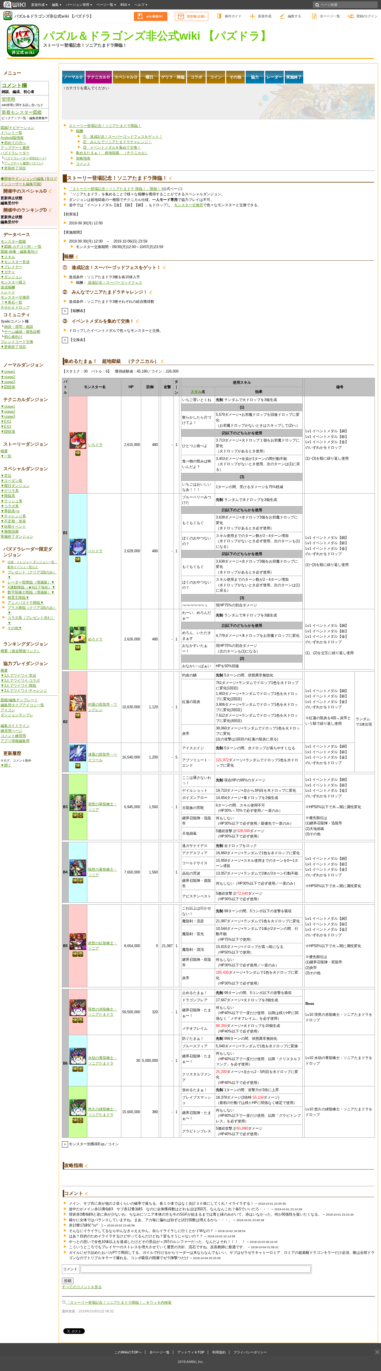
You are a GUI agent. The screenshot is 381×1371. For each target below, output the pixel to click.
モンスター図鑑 (13, 241)
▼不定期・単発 (13, 521)
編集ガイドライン (15, 726)
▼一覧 (6, 456)
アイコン (8, 710)
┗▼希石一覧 (11, 302)
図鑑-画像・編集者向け (19, 251)
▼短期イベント (13, 526)
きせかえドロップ (15, 307)
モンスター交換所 (15, 297)
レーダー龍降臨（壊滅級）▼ (31, 582)
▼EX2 (6, 426)
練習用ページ (11, 731)
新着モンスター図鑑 (22, 112)
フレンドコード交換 (17, 342)
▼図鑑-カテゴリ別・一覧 (21, 246)
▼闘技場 (8, 387)
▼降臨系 (8, 496)
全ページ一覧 (330, 16)
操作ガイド (233, 16)
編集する (294, 16)
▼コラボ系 (10, 506)
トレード (8, 292)
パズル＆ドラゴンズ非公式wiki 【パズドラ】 (54, 16)
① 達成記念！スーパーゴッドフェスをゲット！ (123, 137)
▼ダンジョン (11, 277)
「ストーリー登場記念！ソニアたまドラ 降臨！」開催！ (115, 189)
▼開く (6, 765)
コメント (83, 164)
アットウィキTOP (190, 1352)
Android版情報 (12, 138)
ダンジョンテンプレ (17, 715)
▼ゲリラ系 (10, 491)
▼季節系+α (10, 511)
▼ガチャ (8, 272)
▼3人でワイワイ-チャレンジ (24, 690)
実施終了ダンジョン (17, 536)
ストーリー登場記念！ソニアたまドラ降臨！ (85, 45)
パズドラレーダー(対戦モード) (25, 158)
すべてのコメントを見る (82, 1287)
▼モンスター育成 (15, 262)
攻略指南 (83, 158)
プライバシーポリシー (250, 1352)
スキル (196, 392)
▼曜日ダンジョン (15, 486)
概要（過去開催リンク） (20, 651)
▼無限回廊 (10, 531)
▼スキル (8, 257)
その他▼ (15, 628)
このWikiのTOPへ (128, 1352)
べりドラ (95, 551)
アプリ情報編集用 (15, 741)
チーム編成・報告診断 (22, 332)
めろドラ (95, 639)
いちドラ (95, 445)
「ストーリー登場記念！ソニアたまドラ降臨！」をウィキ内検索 (119, 1302)
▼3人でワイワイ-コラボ (20, 680)
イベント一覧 (11, 133)
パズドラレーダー (15, 153)
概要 (4, 451)
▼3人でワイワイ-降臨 (18, 685)
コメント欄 (14, 85)
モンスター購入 (13, 282)
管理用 (8, 99)
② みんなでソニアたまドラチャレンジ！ (117, 142)
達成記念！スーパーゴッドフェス (114, 282)
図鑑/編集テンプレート (19, 700)
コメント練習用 (13, 736)
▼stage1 (8, 371)
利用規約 (219, 1352)
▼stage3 (8, 382)
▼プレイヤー (11, 267)
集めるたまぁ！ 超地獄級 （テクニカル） (112, 153)
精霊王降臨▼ (18, 598)
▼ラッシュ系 (11, 501)
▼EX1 (6, 421)
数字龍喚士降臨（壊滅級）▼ (31, 592)
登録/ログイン (367, 16)
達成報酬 (8, 287)
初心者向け (13, 337)
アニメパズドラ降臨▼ (26, 603)
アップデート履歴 (15, 148)
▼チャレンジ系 (13, 516)
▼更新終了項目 (13, 168)
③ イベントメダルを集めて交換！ (112, 147)
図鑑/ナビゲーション (17, 128)
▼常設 (6, 476)
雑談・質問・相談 (18, 327)
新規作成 (264, 16)
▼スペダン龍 (11, 481)
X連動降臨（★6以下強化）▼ (32, 587)
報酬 (79, 131)
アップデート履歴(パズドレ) (23, 163)
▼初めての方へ (13, 143)
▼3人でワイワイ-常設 (18, 675)
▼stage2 (8, 377)
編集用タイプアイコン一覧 (22, 705)
